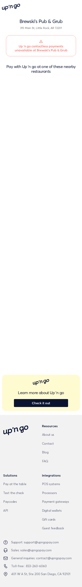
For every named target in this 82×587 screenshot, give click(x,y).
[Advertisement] (41, 121)
